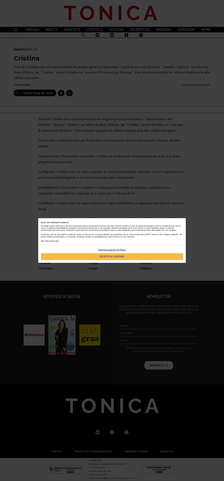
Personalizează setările (112, 250)
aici (57, 241)
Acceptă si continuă (112, 256)
